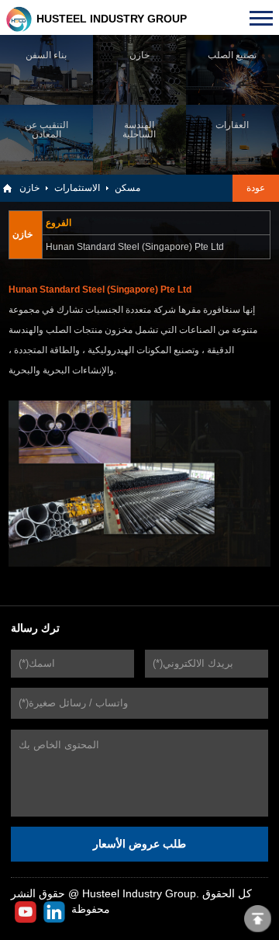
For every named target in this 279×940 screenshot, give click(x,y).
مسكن (127, 187)
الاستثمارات (77, 187)
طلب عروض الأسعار (139, 844)
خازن (29, 187)
